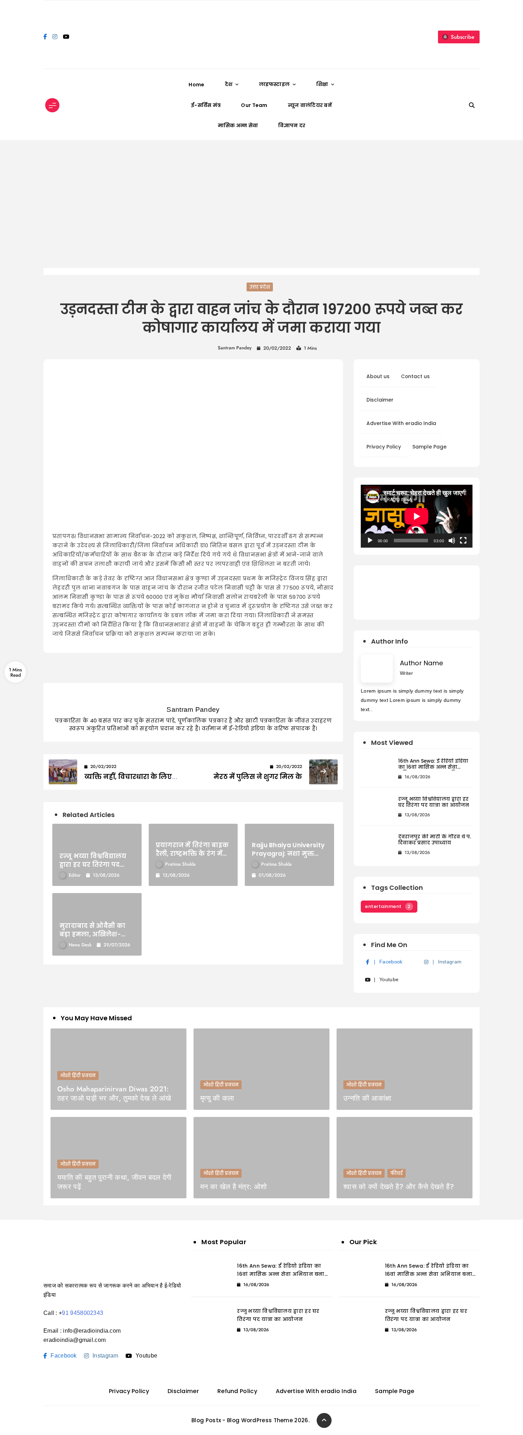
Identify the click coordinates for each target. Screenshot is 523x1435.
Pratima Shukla (180, 864)
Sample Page (429, 447)
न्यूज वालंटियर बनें (310, 105)
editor (75, 875)
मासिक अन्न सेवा (238, 125)
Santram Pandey (235, 347)
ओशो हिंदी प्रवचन (78, 1075)
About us (378, 376)
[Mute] (451, 540)
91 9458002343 (82, 1313)
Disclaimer (379, 400)
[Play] (370, 540)
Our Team (254, 105)
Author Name (421, 663)
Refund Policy (237, 1391)
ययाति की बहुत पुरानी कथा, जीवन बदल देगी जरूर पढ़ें (114, 1182)
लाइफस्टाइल (274, 84)
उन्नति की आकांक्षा (367, 1098)
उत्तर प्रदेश (259, 287)
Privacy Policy (383, 447)
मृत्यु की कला (217, 1098)
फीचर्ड (396, 1173)
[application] (416, 516)
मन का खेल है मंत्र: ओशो (233, 1187)
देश (229, 84)
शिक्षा (322, 84)
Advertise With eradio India (401, 423)
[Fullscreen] (463, 540)
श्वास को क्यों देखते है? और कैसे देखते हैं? (398, 1187)
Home (196, 84)
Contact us (415, 376)
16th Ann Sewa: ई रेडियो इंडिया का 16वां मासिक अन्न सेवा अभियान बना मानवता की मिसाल (433, 764)
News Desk (80, 944)
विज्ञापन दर (291, 125)
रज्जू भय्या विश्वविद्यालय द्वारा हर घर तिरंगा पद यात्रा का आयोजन (93, 860)
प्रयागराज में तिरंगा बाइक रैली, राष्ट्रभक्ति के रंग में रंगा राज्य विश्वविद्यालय (192, 849)
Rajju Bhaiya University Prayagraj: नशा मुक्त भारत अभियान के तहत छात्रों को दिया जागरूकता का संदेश (288, 849)
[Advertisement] (261, 204)
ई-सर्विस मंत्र (206, 105)
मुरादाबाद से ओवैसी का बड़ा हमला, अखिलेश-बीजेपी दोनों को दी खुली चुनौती (92, 930)
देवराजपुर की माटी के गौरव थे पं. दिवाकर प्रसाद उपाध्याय (434, 840)
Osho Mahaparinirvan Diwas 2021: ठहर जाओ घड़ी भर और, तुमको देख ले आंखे (114, 1093)
